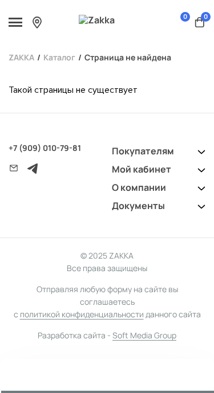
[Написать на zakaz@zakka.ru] (14, 168)
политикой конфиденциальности (82, 314)
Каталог (59, 57)
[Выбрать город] (37, 22)
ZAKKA (21, 57)
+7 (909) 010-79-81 (45, 147)
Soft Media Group (144, 335)
